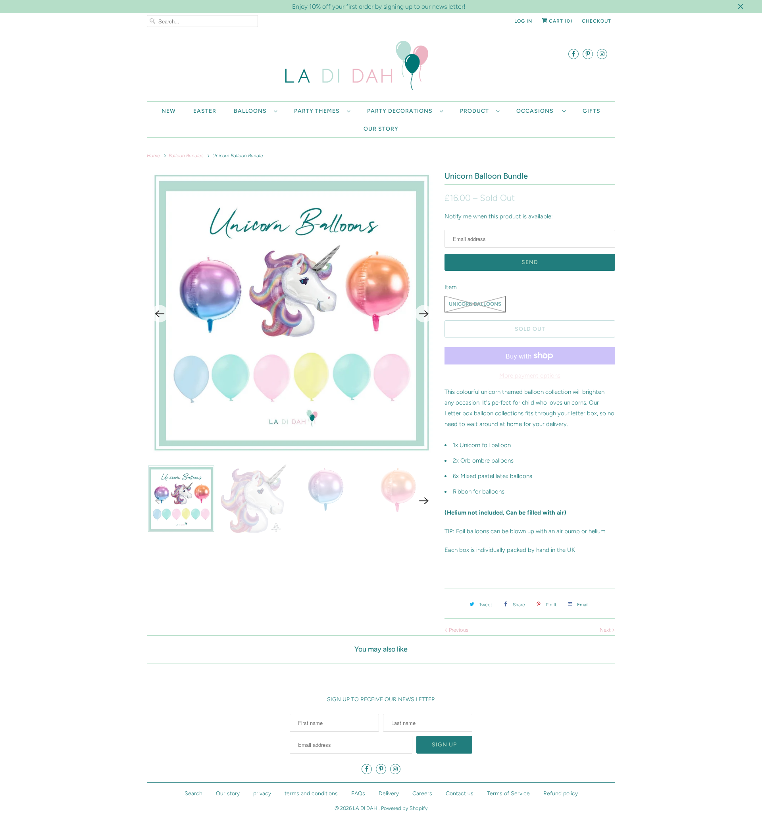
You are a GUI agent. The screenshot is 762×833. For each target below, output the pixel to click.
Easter (204, 111)
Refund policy (560, 793)
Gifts (591, 111)
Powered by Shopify (404, 808)
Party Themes (318, 111)
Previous (458, 630)
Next (606, 630)
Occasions (537, 111)
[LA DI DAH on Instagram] (602, 54)
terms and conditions (311, 793)
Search (193, 793)
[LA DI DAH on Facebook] (573, 54)
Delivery (389, 793)
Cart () (559, 21)
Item (450, 287)
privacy (262, 793)
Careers (422, 793)
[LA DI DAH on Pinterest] (588, 54)
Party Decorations (401, 111)
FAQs (358, 793)
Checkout (596, 21)
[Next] (424, 313)
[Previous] (159, 313)
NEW (169, 111)
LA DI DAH (366, 808)
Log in (523, 21)
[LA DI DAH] (381, 67)
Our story (381, 128)
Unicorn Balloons (475, 304)
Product (476, 111)
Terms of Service (508, 793)
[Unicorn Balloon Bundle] (292, 314)
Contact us (459, 793)
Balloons (252, 111)
